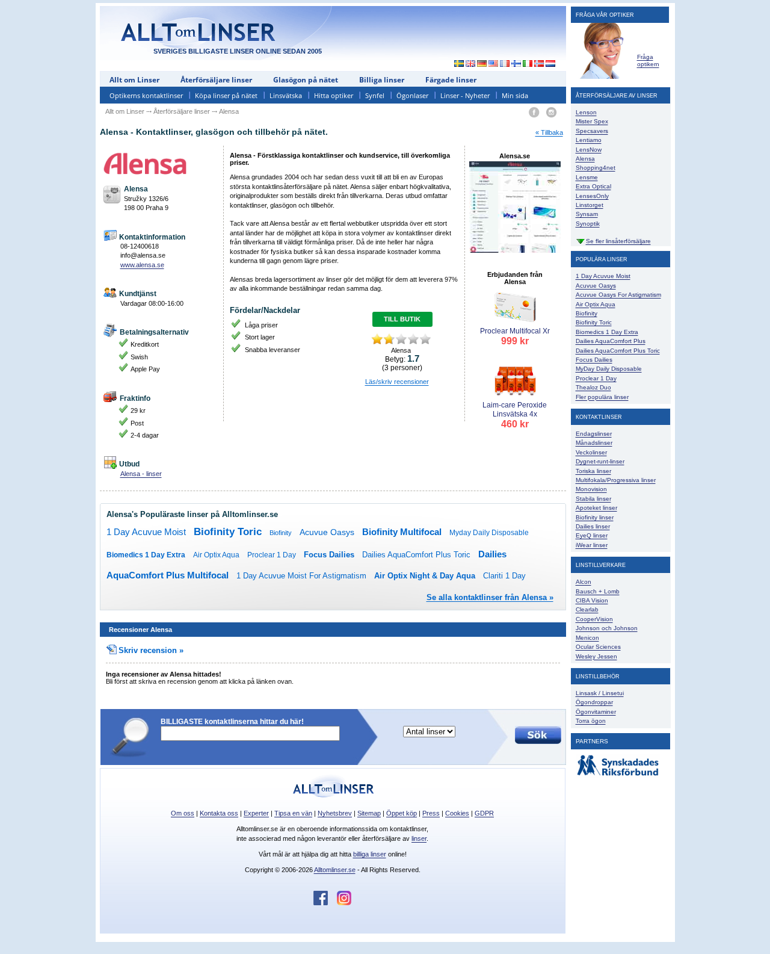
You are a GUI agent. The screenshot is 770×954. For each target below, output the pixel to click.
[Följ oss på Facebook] (325, 902)
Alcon (583, 581)
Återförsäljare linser (216, 80)
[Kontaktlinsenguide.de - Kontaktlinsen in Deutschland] (482, 64)
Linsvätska (286, 95)
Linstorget (589, 205)
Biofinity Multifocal (402, 532)
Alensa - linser (141, 473)
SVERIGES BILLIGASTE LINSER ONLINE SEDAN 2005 (237, 51)
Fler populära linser (602, 397)
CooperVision (594, 619)
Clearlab (587, 609)
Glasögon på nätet (305, 80)
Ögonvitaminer (596, 711)
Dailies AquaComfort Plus (610, 341)
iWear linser (592, 545)
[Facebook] (534, 113)
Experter (256, 813)
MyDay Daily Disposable (609, 368)
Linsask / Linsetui (600, 693)
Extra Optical (593, 186)
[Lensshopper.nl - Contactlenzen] (550, 64)
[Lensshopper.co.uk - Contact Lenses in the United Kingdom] (470, 64)
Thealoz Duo (593, 387)
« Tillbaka (549, 132)
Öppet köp (401, 813)
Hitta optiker (333, 95)
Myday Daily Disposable (489, 532)
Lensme (587, 177)
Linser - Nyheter (465, 95)
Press (431, 813)
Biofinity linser (595, 517)
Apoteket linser (596, 507)
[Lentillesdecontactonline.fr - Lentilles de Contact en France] (505, 64)
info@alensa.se (142, 255)
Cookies (457, 813)
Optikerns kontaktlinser (146, 95)
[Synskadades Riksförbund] (618, 776)
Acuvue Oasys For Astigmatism (618, 294)
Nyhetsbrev (335, 813)
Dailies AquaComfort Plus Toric (416, 554)
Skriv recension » (151, 650)
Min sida (515, 95)
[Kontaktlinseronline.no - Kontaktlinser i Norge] (539, 64)
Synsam (587, 214)
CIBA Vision (592, 600)
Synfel (374, 95)
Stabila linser (593, 498)
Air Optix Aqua (216, 555)
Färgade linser (450, 80)
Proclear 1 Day (271, 555)
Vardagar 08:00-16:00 (151, 303)
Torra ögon (591, 720)
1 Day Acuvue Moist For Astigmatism (301, 575)
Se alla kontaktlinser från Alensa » (490, 597)
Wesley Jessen (596, 656)
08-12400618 (139, 246)
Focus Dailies (329, 554)
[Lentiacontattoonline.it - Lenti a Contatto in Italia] (528, 64)
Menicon (587, 637)
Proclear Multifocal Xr (515, 336)
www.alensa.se (142, 264)
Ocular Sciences (598, 646)
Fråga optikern (648, 60)
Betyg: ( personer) (402, 363)
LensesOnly (592, 196)
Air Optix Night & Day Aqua (424, 575)
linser (419, 838)
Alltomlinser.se (335, 869)
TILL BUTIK (402, 319)
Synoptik (588, 223)
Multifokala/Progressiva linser (616, 480)
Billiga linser (381, 80)
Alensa (585, 158)
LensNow (589, 149)
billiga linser (369, 854)
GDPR (484, 813)
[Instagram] (551, 113)
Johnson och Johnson (607, 628)
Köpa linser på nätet (226, 95)
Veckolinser (591, 452)
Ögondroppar (594, 702)
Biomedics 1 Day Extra (145, 555)
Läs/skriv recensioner (397, 381)
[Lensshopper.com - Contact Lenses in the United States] (493, 64)
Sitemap (369, 813)
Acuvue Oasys (327, 532)
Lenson (586, 112)
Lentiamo (589, 140)
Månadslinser (594, 442)
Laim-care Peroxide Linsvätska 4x (514, 415)
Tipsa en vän (293, 813)
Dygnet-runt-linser (600, 461)
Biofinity (281, 532)
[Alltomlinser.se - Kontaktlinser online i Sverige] (456, 64)
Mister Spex (592, 121)
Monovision (591, 489)
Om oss (182, 813)
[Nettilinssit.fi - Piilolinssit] (516, 64)
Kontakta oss (219, 813)
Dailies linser (593, 526)
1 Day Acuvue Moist (146, 532)
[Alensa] (161, 164)
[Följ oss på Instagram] (344, 902)
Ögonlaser (412, 95)
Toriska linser (593, 471)
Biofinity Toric (228, 531)
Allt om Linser (134, 80)
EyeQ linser (592, 535)
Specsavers (592, 131)
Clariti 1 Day (504, 575)
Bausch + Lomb (598, 591)
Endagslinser (594, 433)
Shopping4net (595, 167)
